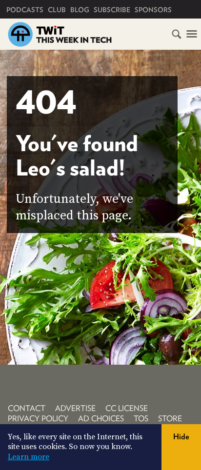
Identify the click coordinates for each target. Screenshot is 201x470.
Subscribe (112, 10)
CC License (126, 408)
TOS (141, 418)
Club (57, 10)
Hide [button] (181, 436)
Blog (79, 10)
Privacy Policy (38, 418)
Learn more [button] (28, 457)
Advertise (75, 408)
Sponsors (153, 10)
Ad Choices (101, 418)
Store (170, 418)
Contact (26, 408)
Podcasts (24, 10)
